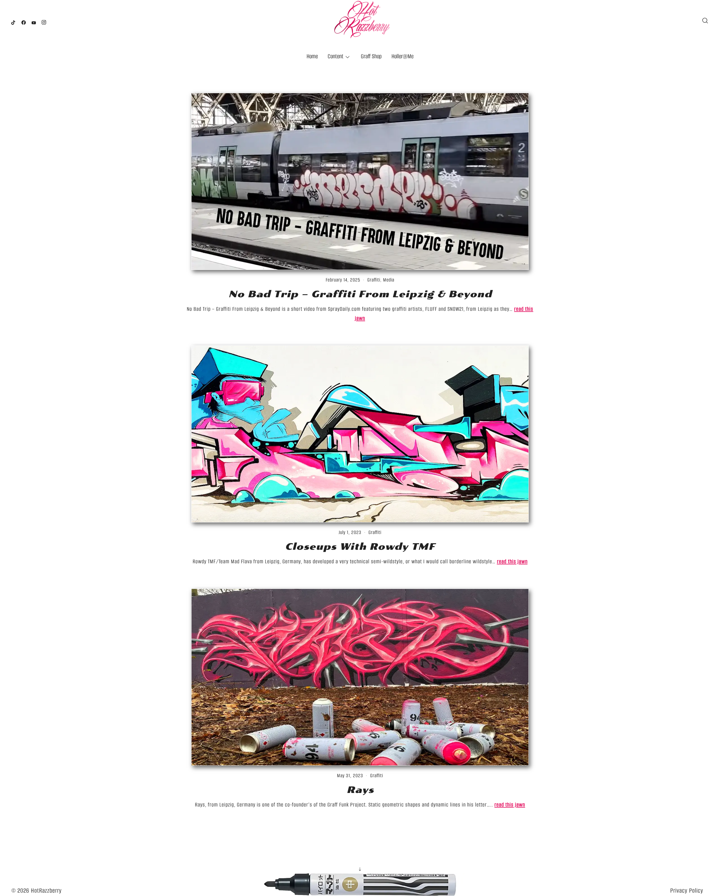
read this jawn (512, 561)
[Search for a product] (705, 20)
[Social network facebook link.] (23, 21)
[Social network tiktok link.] (13, 21)
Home (312, 56)
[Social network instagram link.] (44, 21)
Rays (360, 790)
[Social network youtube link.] (34, 21)
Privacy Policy (686, 890)
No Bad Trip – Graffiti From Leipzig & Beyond (360, 294)
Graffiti (373, 279)
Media (388, 279)
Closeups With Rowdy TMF (360, 546)
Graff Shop (371, 56)
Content (335, 56)
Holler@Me (402, 56)
